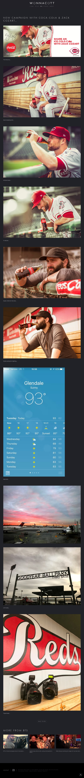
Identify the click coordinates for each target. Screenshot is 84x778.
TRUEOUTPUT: (45, 771)
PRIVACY (26, 771)
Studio (46, 6)
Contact (6, 770)
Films (32, 6)
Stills (37, 6)
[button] (14, 770)
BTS (41, 6)
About (52, 6)
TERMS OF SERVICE (33, 771)
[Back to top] (80, 774)
